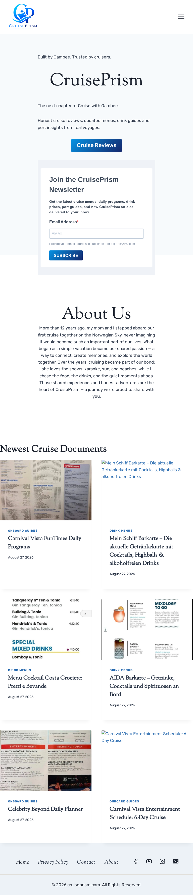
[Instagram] (162, 861)
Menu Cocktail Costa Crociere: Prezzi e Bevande (45, 682)
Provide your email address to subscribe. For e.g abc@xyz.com (92, 244)
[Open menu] (181, 17)
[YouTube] (149, 861)
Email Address (63, 222)
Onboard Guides (22, 530)
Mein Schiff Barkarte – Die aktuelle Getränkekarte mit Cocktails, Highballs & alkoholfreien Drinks (141, 551)
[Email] (175, 861)
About (111, 862)
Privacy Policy (53, 862)
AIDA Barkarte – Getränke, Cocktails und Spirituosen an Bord (144, 686)
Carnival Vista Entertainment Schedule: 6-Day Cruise (145, 813)
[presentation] (45, 490)
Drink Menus (121, 530)
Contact (86, 862)
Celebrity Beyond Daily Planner (45, 809)
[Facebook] (135, 861)
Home (22, 862)
